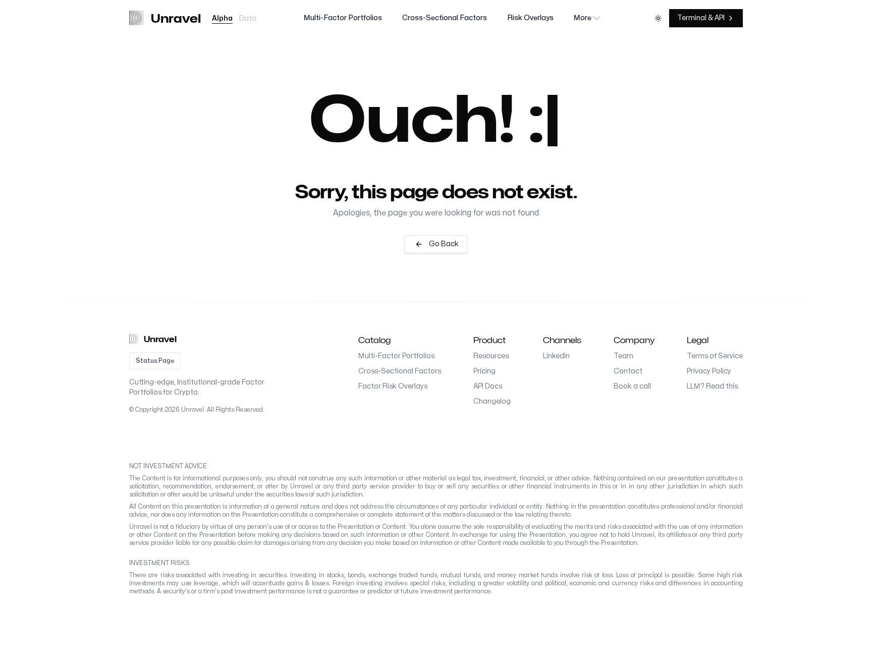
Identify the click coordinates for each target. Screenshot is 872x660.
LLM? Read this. (713, 386)
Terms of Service (715, 356)
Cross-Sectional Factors (444, 18)
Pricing (484, 371)
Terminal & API (701, 18)
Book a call (632, 386)
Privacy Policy (709, 371)
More (582, 18)
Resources (491, 356)
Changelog (492, 401)
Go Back (444, 244)
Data (247, 18)
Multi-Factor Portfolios (343, 18)
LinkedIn (556, 356)
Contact (628, 371)
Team (623, 356)
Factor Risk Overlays (392, 386)
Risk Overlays (530, 18)
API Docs (487, 386)
